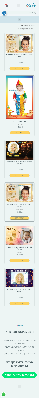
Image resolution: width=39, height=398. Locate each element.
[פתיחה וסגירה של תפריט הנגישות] (4, 13)
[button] (18, 5)
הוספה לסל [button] (19, 68)
